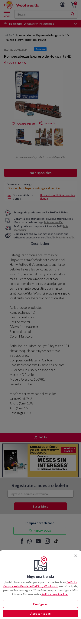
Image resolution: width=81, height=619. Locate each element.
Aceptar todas (40, 613)
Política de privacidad (54, 594)
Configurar (40, 604)
